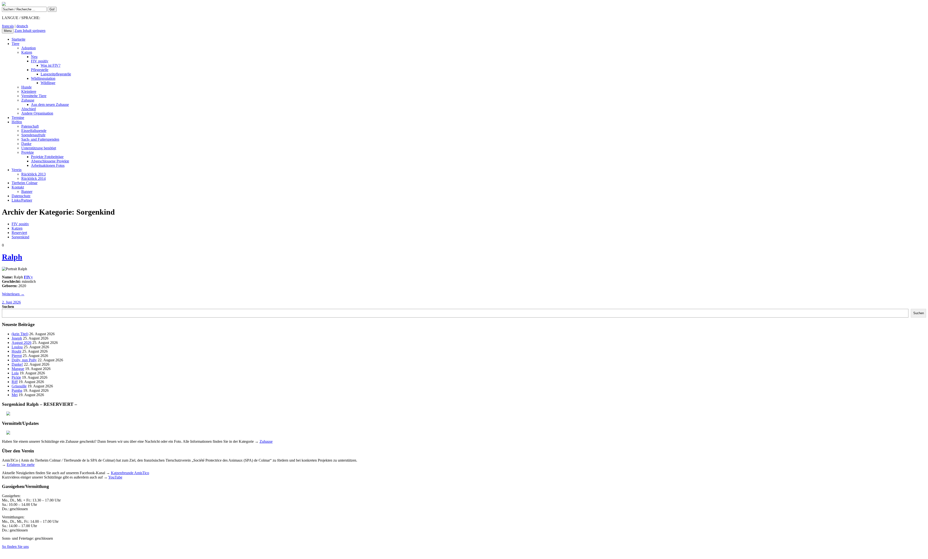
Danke (26, 144)
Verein (17, 170)
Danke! (17, 364)
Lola (15, 373)
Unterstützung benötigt (38, 148)
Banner (26, 191)
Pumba (17, 390)
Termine (18, 118)
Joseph (17, 338)
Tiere (15, 44)
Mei (15, 395)
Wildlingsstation (43, 78)
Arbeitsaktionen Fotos (48, 165)
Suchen (8, 307)
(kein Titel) (20, 334)
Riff (15, 382)
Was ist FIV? (50, 65)
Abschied (28, 109)
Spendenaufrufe (33, 135)
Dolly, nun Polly (24, 360)
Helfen (17, 122)
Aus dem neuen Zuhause (50, 104)
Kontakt (18, 187)
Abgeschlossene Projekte (50, 161)
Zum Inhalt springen (29, 31)
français (8, 26)
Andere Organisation (37, 113)
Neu (34, 57)
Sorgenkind (20, 237)
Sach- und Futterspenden (40, 139)
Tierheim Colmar (24, 183)
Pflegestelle (39, 70)
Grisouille (19, 386)
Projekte (27, 152)
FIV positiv (39, 61)
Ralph (12, 257)
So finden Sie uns (15, 546)
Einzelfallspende (33, 131)
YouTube (115, 477)
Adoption (28, 48)
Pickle (16, 377)
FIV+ (28, 277)
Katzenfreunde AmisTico (130, 473)
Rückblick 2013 (33, 174)
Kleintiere (28, 91)
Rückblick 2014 (33, 178)
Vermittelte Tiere (33, 96)
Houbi (16, 351)
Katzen (26, 52)
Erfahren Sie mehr (21, 465)
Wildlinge (48, 83)
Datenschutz (21, 196)
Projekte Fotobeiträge (47, 157)
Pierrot (17, 356)
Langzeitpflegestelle (56, 74)
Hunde (26, 87)
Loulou (17, 347)
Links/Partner (22, 200)
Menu (8, 31)
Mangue (18, 369)
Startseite (18, 39)
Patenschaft (30, 126)
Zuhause (27, 100)
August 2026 (21, 343)
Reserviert (19, 233)
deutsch (22, 26)
